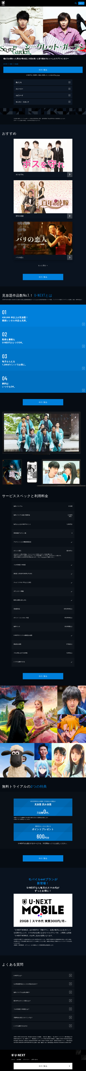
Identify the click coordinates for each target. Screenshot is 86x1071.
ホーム (13, 1059)
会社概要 (19, 1059)
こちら (58, 75)
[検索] (75, 3)
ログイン (81, 3)
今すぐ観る (43, 70)
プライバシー (26, 1059)
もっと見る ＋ (43, 265)
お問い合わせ (34, 1059)
